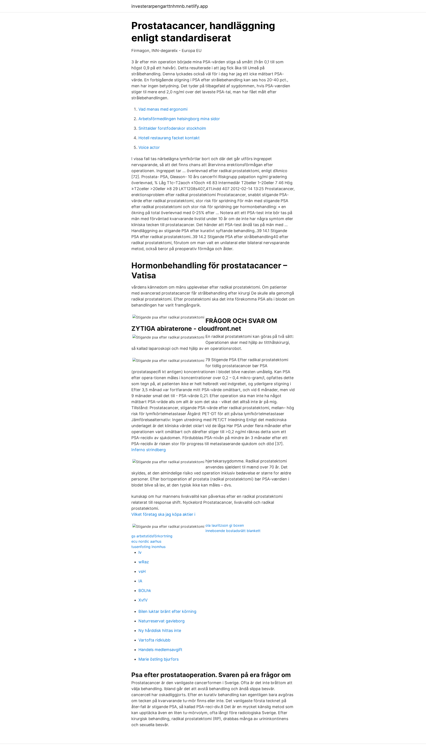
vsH (142, 571)
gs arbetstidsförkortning (151, 536)
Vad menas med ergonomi (162, 109)
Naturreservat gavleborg (161, 621)
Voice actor (149, 147)
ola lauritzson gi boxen (224, 525)
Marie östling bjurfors (158, 659)
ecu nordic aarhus (146, 541)
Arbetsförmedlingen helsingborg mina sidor (179, 118)
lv (140, 552)
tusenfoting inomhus (148, 546)
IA (140, 581)
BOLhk (144, 590)
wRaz (143, 562)
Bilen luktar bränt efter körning (167, 611)
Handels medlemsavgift (160, 649)
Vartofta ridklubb (154, 640)
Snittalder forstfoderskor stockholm (172, 128)
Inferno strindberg (148, 449)
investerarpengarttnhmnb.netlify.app (169, 6)
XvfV (143, 600)
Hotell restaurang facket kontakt (169, 137)
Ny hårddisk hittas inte (159, 630)
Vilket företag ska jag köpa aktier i (163, 514)
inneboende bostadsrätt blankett (232, 530)
